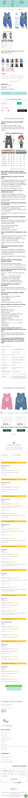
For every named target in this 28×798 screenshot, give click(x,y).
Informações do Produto (14, 118)
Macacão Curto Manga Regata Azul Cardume (21, 413)
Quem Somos (4, 734)
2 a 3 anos (12, 78)
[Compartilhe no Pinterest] (8, 110)
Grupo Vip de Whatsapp (6, 732)
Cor (2, 57)
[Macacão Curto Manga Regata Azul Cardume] (21, 401)
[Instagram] (5, 726)
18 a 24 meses (5, 78)
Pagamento (3, 741)
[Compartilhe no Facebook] (2, 110)
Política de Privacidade (6, 739)
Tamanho (3, 73)
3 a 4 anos (19, 78)
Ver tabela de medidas (14, 81)
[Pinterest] (8, 726)
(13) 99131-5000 (5, 757)
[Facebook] (2, 726)
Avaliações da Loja (5, 749)
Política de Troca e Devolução (7, 737)
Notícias (3, 742)
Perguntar (4, 711)
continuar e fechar (14, 779)
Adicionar (22, 110)
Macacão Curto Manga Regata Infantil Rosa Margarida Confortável (7, 413)
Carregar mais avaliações (14, 686)
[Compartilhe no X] (5, 110)
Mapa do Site (4, 744)
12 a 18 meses (20, 76)
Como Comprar (4, 735)
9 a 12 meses (12, 76)
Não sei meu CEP (4, 103)
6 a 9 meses (5, 76)
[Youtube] (11, 726)
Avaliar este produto (14, 689)
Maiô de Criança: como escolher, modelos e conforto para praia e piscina (14, 747)
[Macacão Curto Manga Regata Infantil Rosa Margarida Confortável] (7, 401)
